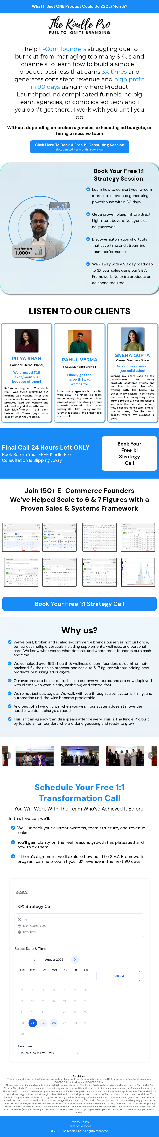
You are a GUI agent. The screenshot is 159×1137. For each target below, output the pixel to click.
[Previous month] (34, 960)
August (50, 959)
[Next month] (75, 960)
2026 (59, 959)
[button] (32, 925)
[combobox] (49, 1053)
